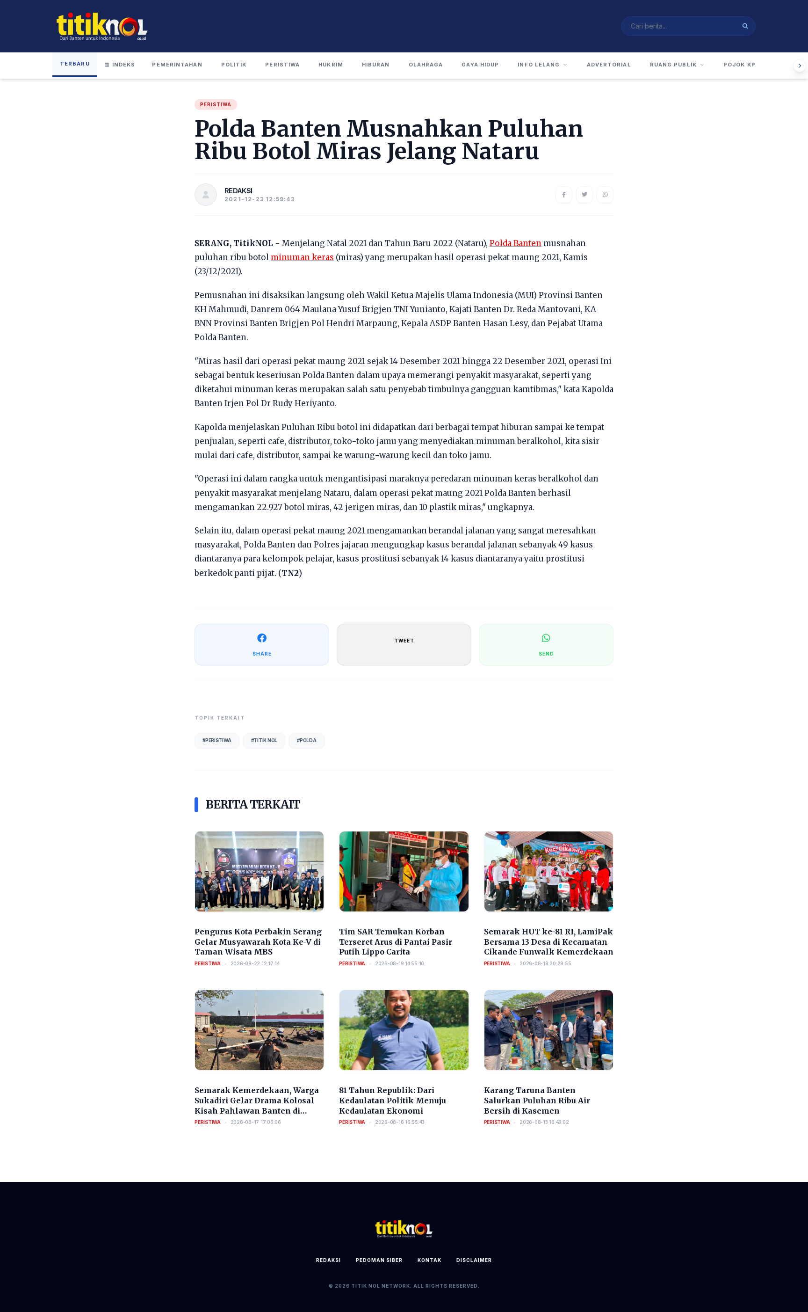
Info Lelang (539, 64)
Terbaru (75, 63)
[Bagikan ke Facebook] (564, 194)
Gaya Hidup (480, 64)
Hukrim (330, 64)
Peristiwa (282, 64)
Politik (234, 64)
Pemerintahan (177, 64)
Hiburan (376, 64)
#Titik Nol (264, 740)
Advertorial (609, 64)
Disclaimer (474, 1260)
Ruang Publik (673, 64)
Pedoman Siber (379, 1260)
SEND (546, 653)
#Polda (307, 740)
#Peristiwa (216, 740)
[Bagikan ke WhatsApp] (605, 194)
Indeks (124, 64)
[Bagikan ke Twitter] (584, 194)
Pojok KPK (741, 64)
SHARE (262, 653)
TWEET (404, 640)
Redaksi (328, 1260)
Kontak (429, 1260)
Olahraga (426, 64)
